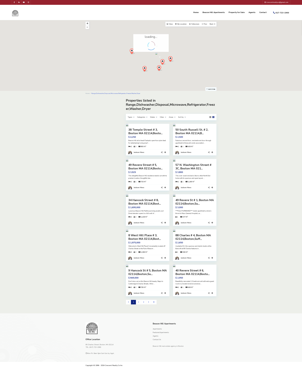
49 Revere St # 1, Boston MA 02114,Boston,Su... (194, 202)
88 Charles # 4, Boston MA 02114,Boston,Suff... (193, 237)
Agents (252, 12)
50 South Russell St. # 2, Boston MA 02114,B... (191, 131)
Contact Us (157, 340)
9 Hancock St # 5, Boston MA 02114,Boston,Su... (147, 272)
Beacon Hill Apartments (214, 12)
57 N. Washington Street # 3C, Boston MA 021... (193, 166)
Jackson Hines (139, 152)
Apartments (157, 329)
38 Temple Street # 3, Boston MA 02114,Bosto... (145, 131)
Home (196, 12)
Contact (263, 12)
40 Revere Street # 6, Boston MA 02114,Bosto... (192, 272)
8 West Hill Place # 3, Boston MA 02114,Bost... (144, 237)
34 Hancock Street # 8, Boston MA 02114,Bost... (144, 202)
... (148, 143)
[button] (163, 62)
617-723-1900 (282, 12)
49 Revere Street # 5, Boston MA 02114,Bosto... (145, 166)
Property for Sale (237, 12)
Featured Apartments (161, 332)
